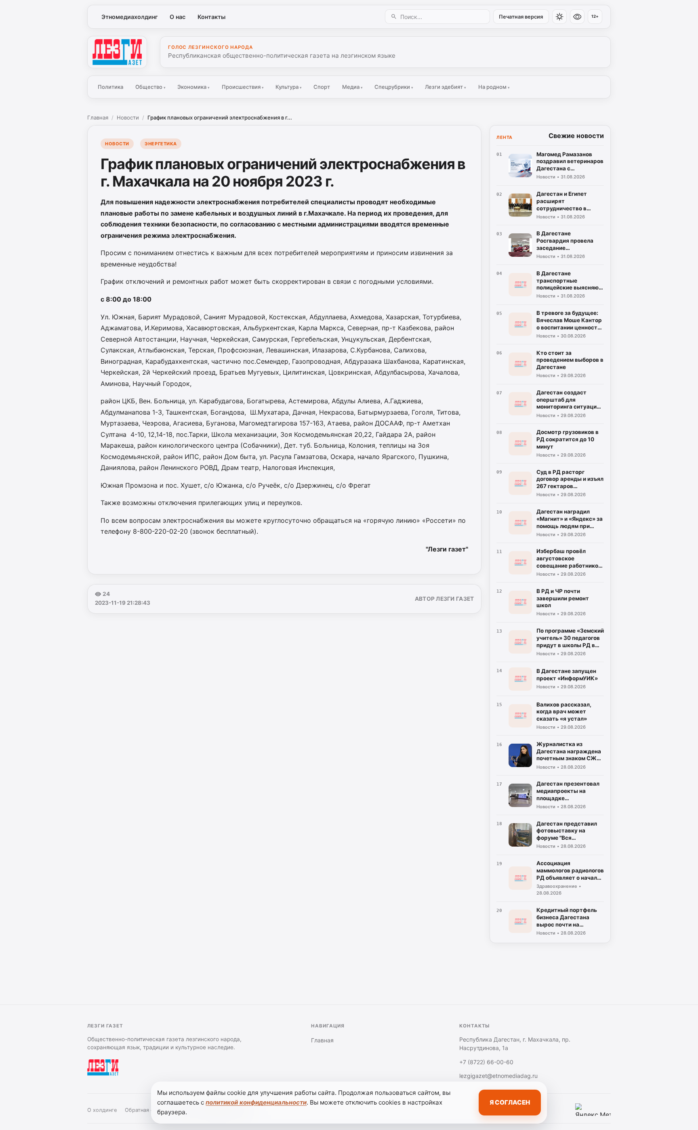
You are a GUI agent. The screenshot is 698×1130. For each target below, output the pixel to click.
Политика (110, 87)
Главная (97, 117)
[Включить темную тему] (559, 16)
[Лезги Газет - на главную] (117, 52)
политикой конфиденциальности (256, 1102)
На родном (494, 87)
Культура (288, 87)
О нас (177, 16)
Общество (150, 87)
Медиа (352, 87)
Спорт (321, 87)
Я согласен (510, 1102)
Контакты (211, 16)
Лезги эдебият (445, 87)
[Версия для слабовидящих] (577, 16)
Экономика (193, 87)
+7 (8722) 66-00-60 (486, 1062)
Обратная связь (144, 1110)
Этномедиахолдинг (129, 16)
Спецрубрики (393, 87)
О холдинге (102, 1110)
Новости (128, 117)
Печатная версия (521, 17)
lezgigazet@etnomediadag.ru (498, 1075)
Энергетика (161, 144)
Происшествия (243, 87)
